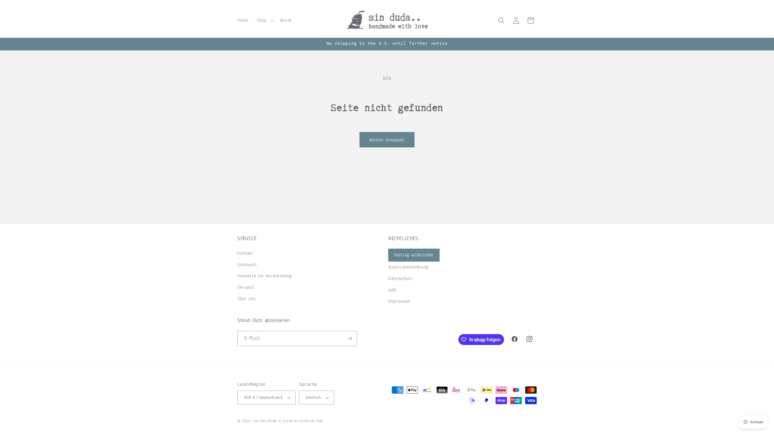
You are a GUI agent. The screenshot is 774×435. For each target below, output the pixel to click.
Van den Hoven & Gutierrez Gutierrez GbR (288, 420)
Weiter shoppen (387, 140)
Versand (245, 287)
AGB (392, 290)
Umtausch (246, 265)
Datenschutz (400, 279)
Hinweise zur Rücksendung (264, 276)
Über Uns (246, 299)
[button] (264, 20)
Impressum (399, 301)
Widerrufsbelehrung (408, 267)
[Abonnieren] (349, 338)
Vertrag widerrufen (414, 255)
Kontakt (245, 253)
